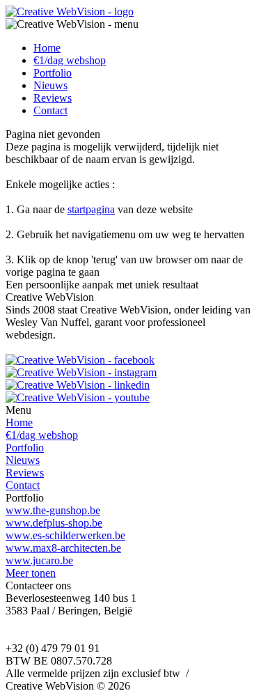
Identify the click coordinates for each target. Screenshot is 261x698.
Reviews (52, 98)
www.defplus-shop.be (54, 523)
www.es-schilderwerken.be (65, 535)
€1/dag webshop (69, 60)
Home (47, 48)
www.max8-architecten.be (63, 548)
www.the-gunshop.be (53, 510)
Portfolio (52, 73)
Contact (50, 110)
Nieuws (50, 85)
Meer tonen (31, 573)
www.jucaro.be (39, 560)
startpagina (91, 209)
